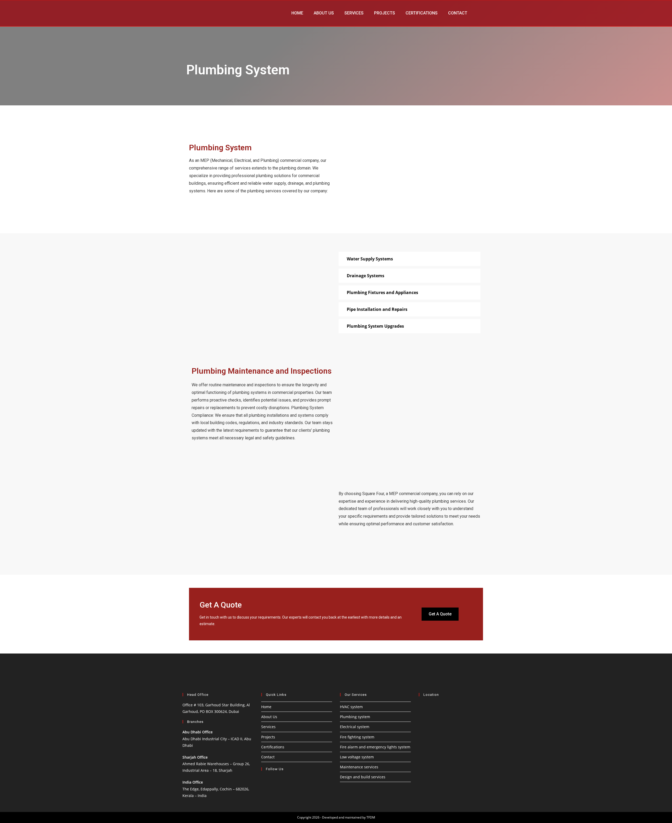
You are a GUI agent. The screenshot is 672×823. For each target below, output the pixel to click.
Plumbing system (355, 716)
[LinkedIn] (266, 781)
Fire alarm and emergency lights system (375, 746)
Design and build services (362, 776)
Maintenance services (359, 766)
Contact (457, 13)
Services (354, 13)
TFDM (370, 817)
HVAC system (351, 706)
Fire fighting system (357, 736)
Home (297, 13)
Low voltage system (357, 756)
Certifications (422, 13)
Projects (384, 13)
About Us (324, 13)
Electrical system (354, 726)
